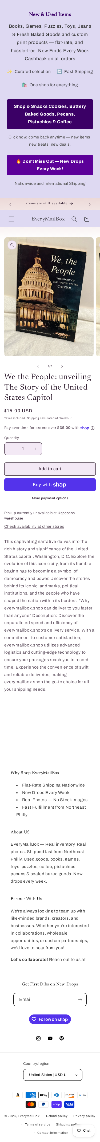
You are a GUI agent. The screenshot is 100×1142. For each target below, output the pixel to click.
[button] (11, 219)
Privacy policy (84, 1116)
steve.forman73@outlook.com (41, 967)
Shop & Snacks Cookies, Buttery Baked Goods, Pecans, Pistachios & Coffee (50, 114)
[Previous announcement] (10, 204)
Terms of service (37, 1124)
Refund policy (57, 1116)
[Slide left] (38, 366)
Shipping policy (68, 1124)
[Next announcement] (90, 204)
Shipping (33, 418)
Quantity (11, 438)
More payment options (50, 498)
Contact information (52, 1132)
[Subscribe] (80, 999)
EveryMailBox (29, 1116)
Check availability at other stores (34, 526)
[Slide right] (62, 366)
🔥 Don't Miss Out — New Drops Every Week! (50, 165)
